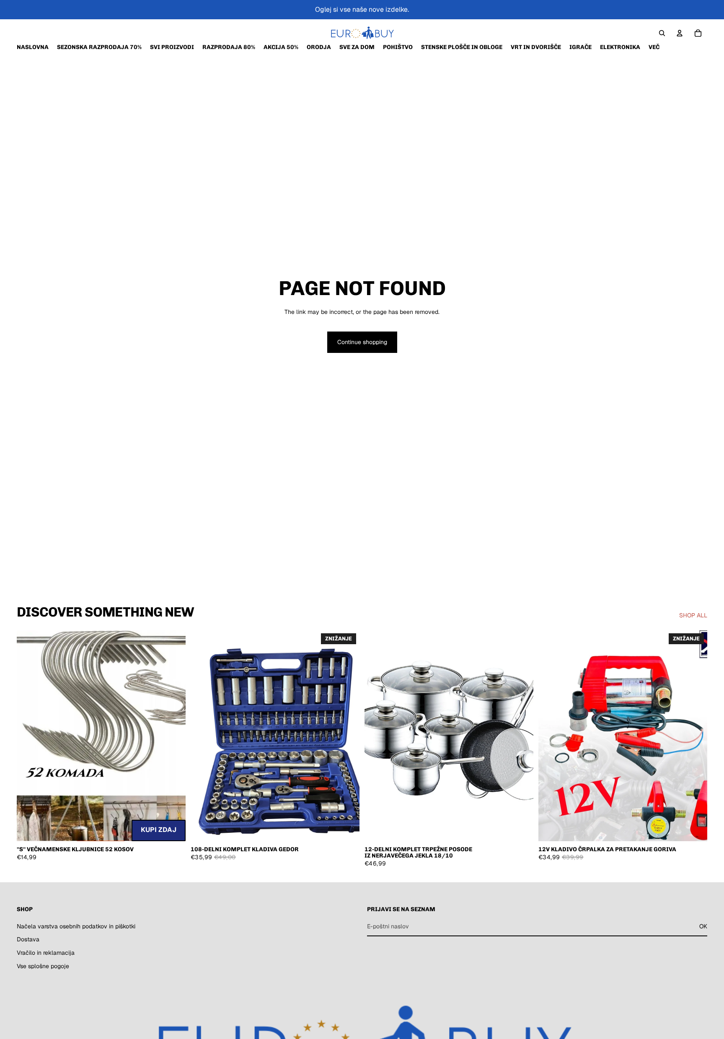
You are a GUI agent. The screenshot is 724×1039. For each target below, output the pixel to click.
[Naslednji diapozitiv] (173, 735)
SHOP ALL (693, 615)
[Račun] (679, 33)
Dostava (28, 939)
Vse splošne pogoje (43, 965)
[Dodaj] (172, 828)
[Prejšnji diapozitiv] (29, 735)
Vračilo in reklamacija (46, 952)
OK (703, 926)
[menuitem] (654, 47)
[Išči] (662, 33)
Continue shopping (362, 342)
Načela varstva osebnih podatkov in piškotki (76, 926)
